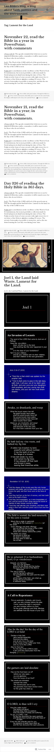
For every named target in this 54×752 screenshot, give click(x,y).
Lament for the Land (40, 95)
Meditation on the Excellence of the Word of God (17, 167)
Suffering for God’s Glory (17, 97)
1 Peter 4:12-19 (9, 54)
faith (28, 93)
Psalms (35, 93)
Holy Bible (28, 95)
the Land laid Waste (29, 97)
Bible (24, 93)
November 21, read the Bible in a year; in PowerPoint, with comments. (23, 112)
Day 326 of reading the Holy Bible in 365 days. (24, 185)
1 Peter (21, 93)
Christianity (21, 95)
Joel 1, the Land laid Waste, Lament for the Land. (21, 281)
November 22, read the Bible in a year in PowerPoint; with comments (24, 42)
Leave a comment (43, 97)
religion (8, 97)
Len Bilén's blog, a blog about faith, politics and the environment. (20, 9)
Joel (31, 93)
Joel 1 (6, 62)
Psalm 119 (7, 71)
